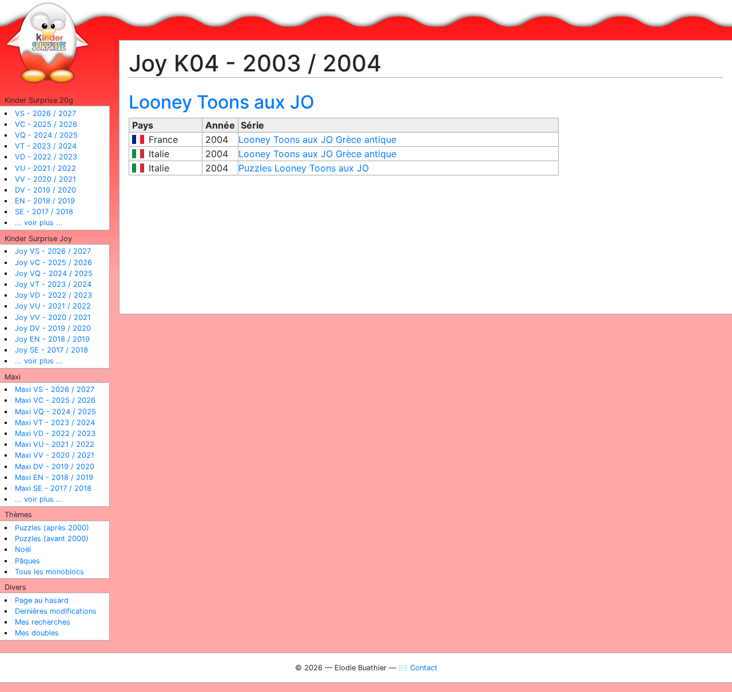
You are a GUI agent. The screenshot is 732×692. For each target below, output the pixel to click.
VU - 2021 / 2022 (45, 168)
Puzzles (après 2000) (52, 527)
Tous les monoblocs (49, 571)
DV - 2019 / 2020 (45, 190)
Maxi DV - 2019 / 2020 (54, 466)
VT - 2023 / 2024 (46, 146)
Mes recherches (42, 622)
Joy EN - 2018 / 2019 (52, 339)
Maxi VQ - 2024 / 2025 (55, 411)
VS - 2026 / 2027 (45, 113)
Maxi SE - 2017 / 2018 (53, 488)
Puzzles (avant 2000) (52, 538)
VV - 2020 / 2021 (45, 179)
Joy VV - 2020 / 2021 (53, 317)
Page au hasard (42, 600)
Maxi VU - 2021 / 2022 (54, 444)
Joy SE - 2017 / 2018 (51, 350)
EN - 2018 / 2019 (45, 201)
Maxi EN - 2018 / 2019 (54, 477)
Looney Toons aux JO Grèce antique (317, 139)
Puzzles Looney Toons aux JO (303, 168)
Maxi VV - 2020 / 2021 (54, 455)
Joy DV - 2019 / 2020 (53, 328)
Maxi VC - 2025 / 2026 (55, 400)
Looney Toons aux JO (222, 102)
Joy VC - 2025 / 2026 (53, 262)
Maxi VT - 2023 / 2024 (55, 422)
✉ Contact (418, 667)
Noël (23, 549)
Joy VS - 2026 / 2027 (53, 251)
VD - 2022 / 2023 (46, 157)
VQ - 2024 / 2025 (46, 135)
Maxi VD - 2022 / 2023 (55, 433)
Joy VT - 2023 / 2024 (53, 284)
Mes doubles (37, 633)
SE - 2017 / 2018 (44, 211)
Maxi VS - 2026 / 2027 (54, 389)
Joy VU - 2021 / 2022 (53, 306)
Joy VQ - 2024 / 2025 (54, 273)
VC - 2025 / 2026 (46, 124)
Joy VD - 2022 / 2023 (53, 295)
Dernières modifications (56, 611)
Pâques (27, 561)
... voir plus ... (39, 222)
